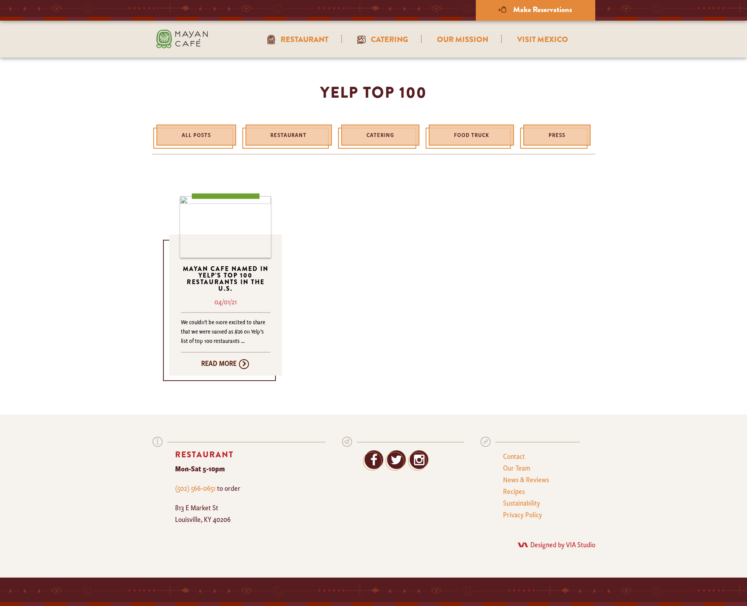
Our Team (516, 468)
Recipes (514, 491)
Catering (380, 135)
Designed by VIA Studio (562, 544)
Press (557, 135)
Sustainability (521, 503)
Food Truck (471, 135)
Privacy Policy (522, 514)
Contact (514, 456)
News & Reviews (526, 479)
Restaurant (288, 135)
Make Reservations (542, 9)
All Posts (196, 135)
